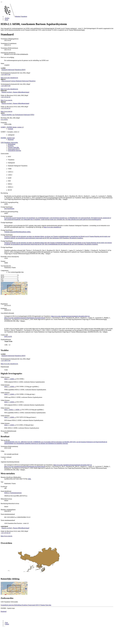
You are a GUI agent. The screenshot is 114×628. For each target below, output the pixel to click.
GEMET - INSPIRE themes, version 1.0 (12, 127)
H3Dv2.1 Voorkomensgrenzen (13, 493)
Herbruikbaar (11, 144)
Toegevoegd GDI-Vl (14, 149)
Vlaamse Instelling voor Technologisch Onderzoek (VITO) (17, 114)
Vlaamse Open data (13, 147)
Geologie (10, 129)
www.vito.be (4, 119)
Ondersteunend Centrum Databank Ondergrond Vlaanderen (18, 81)
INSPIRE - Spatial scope (8, 138)
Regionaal (11, 139)
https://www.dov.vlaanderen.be (9, 77)
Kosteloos (10, 145)
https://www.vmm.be (6, 100)
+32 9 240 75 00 (5, 74)
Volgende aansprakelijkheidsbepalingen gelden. (17, 232)
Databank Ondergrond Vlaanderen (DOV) (13, 69)
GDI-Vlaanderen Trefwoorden (9, 142)
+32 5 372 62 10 (5, 97)
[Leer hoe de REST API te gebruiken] (4, 625)
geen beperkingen (9, 208)
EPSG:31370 (8, 336)
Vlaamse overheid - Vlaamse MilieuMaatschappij (15, 92)
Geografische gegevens (14, 150)
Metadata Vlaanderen (21, 16)
